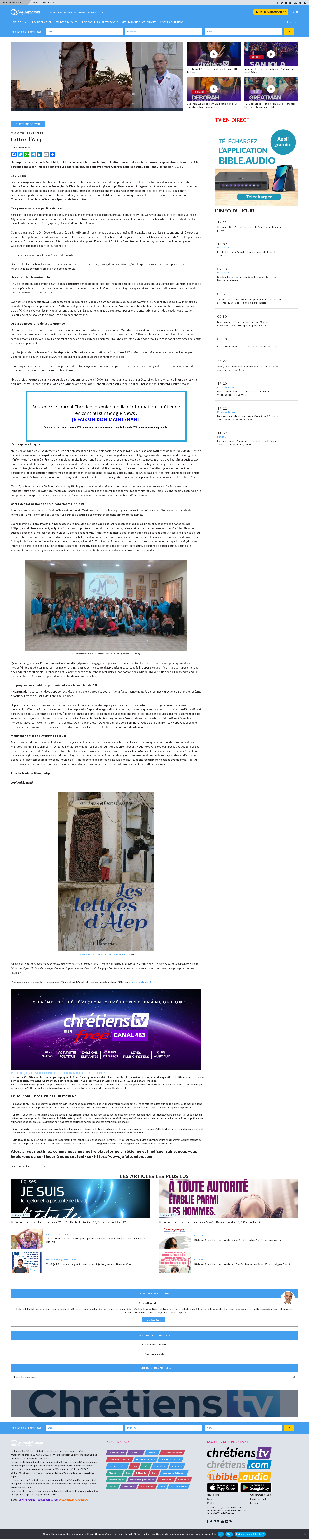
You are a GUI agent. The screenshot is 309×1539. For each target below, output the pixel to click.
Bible (154, 1473)
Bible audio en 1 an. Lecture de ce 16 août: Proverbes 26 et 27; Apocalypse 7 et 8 (242, 1264)
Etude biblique (166, 1479)
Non (229, 1534)
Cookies (211, 1503)
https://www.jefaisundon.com (123, 1156)
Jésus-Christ (160, 1466)
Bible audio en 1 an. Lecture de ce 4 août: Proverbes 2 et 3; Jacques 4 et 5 (237, 1240)
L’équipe (254, 1503)
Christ (145, 1466)
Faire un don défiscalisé (271, 12)
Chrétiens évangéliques (120, 1459)
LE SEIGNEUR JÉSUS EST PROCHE (99, 22)
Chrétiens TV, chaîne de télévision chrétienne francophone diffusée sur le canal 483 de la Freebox (226, 1510)
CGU (209, 1498)
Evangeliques (128, 1486)
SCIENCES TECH (96, 12)
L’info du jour (135, 1452)
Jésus (134, 1466)
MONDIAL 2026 (54, 12)
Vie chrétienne (147, 1486)
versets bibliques (116, 1479)
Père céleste (114, 1473)
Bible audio (141, 1473)
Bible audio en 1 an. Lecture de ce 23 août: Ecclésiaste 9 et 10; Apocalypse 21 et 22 (68, 1222)
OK (220, 1534)
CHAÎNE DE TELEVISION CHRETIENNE (72, 1500)
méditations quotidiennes (142, 1479)
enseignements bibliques (174, 1473)
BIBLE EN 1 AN (20, 22)
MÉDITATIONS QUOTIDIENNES (139, 22)
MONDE (68, 12)
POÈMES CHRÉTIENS (171, 22)
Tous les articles (154, 1320)
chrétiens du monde (145, 1459)
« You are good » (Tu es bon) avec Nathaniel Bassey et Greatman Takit (269, 105)
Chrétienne (183, 1479)
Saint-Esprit (177, 1466)
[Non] (305, 1534)
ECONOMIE (80, 12)
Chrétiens (152, 1452)
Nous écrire (213, 1494)
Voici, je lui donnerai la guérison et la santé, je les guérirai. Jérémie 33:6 (88, 1264)
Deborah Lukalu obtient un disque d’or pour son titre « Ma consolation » (212, 105)
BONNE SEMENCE (42, 22)
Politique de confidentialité (250, 1534)
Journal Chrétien (22, 1451)
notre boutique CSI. (142, 981)
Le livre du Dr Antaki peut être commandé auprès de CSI (104, 954)
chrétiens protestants (170, 1459)
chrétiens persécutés (172, 1452)
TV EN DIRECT (232, 120)
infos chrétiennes (179, 1486)
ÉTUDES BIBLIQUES (66, 22)
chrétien (113, 1486)
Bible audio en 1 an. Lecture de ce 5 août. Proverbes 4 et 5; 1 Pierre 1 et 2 (209, 1222)
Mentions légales (259, 1498)
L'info (162, 1486)
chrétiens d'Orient (117, 1466)
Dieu (128, 1473)
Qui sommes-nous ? (260, 1494)
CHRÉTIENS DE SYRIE (28, 124)
